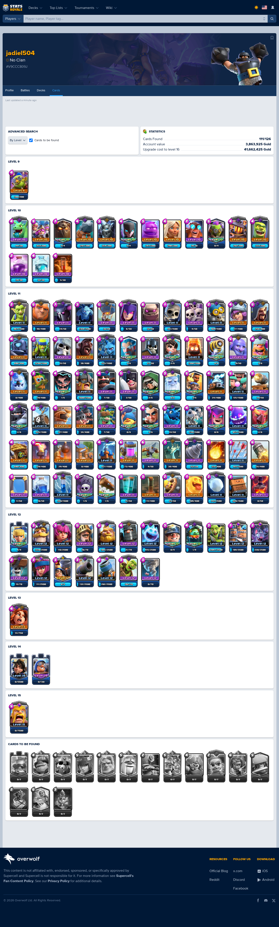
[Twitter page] (274, 900)
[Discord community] (266, 900)
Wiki (109, 8)
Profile (9, 90)
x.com (237, 871)
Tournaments (84, 8)
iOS (264, 871)
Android (267, 880)
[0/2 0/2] (19, 763)
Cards (56, 90)
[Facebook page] (258, 900)
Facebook (240, 888)
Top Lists (56, 8)
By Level (15, 140)
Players (10, 19)
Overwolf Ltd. (24, 900)
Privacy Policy (59, 881)
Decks (33, 8)
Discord (239, 880)
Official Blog (218, 871)
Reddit (214, 880)
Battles (25, 90)
